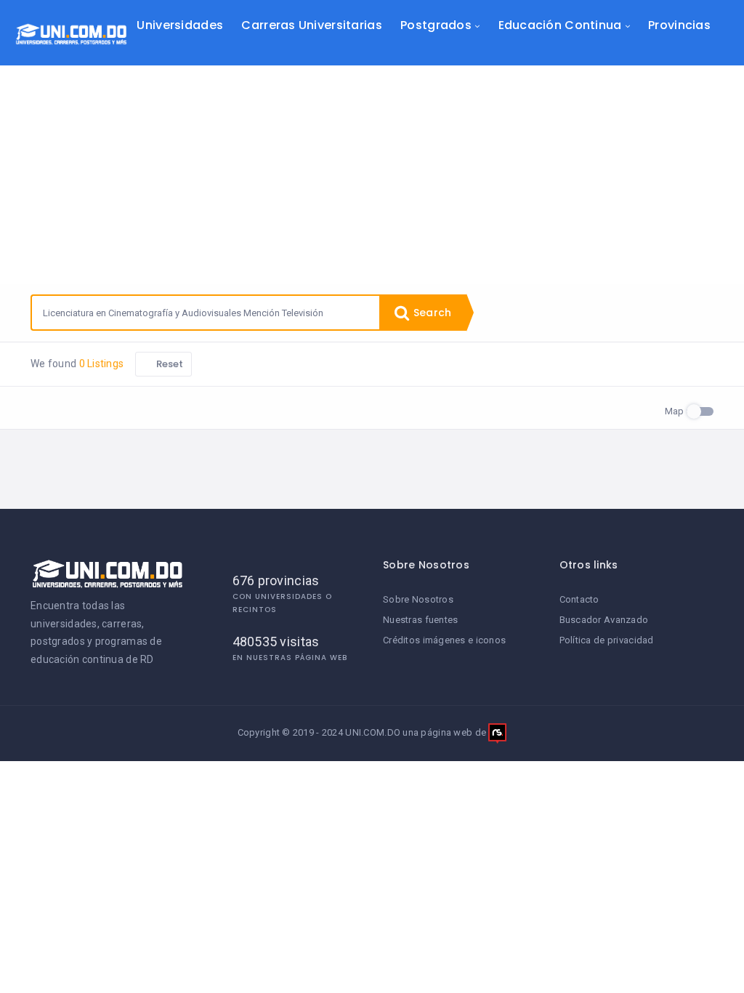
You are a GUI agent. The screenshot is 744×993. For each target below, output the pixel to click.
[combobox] (205, 312)
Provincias (679, 25)
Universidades (180, 25)
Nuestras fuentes (420, 619)
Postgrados (436, 25)
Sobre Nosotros (418, 599)
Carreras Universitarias (311, 25)
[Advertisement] (372, 174)
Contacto (579, 599)
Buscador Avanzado (604, 619)
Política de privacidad (606, 640)
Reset (169, 364)
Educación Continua (560, 25)
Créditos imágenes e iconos (444, 640)
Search (431, 312)
